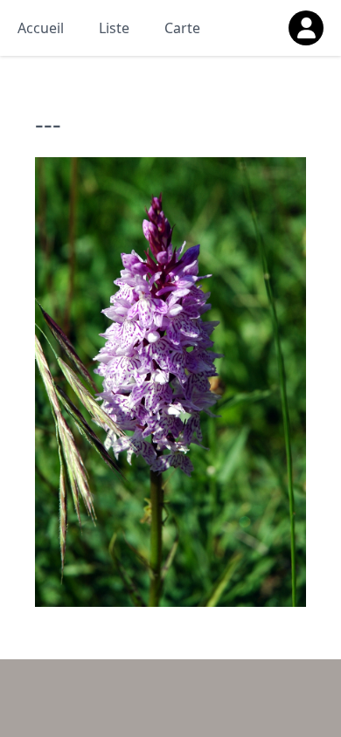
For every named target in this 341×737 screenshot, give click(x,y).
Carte (182, 28)
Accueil (40, 28)
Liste (114, 28)
